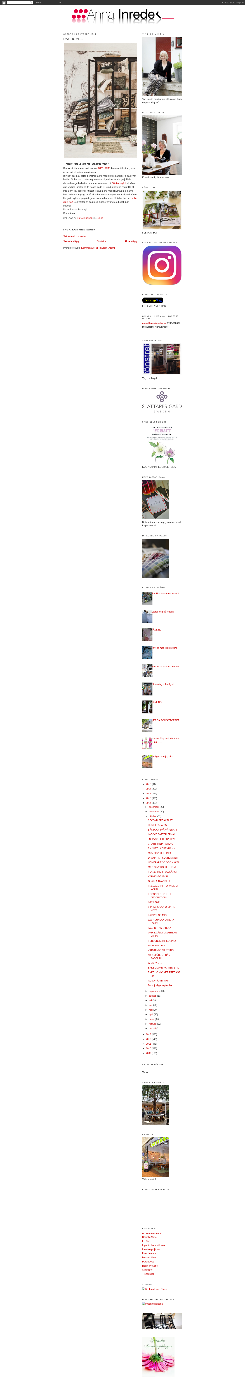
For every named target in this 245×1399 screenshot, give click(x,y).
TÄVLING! (157, 629)
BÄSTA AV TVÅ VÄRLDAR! (162, 829)
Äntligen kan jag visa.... (164, 756)
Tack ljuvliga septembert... (161, 985)
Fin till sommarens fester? (165, 593)
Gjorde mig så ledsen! (163, 611)
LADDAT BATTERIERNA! (161, 834)
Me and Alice (149, 1257)
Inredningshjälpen (151, 1249)
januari (152, 1028)
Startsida (101, 241)
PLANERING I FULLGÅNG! (162, 871)
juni (151, 1005)
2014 (149, 803)
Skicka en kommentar (74, 236)
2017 (149, 789)
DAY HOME (104, 168)
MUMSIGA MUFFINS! (159, 853)
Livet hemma (149, 1253)
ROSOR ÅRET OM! (158, 980)
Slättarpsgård (119, 183)
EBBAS (146, 1241)
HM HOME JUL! (156, 945)
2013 (149, 1034)
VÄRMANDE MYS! (158, 876)
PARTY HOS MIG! (157, 915)
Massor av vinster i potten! (165, 666)
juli (150, 1000)
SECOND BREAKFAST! (160, 820)
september (155, 991)
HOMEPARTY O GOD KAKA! (163, 862)
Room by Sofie (150, 1265)
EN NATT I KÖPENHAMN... (162, 848)
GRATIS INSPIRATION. (160, 843)
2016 (149, 793)
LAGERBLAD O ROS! (159, 928)
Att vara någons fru (152, 1233)
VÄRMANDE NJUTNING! (161, 950)
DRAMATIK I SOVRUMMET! (163, 857)
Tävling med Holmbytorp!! (165, 648)
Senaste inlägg (71, 241)
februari (153, 1023)
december (154, 807)
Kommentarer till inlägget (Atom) (98, 247)
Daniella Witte (149, 1237)
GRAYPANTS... (156, 963)
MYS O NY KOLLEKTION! (162, 867)
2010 (149, 1048)
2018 (149, 784)
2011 (149, 1043)
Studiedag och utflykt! (163, 684)
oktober (153, 816)
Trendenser (148, 1274)
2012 (149, 1039)
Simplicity (147, 1269)
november (154, 811)
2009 (149, 1053)
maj (151, 1009)
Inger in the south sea (153, 1245)
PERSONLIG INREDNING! (162, 941)
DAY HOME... (155, 902)
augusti (153, 995)
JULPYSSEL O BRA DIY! (161, 839)
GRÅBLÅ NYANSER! (159, 881)
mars (152, 1019)
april (151, 1014)
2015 (149, 798)
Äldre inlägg (131, 241)
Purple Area (148, 1261)
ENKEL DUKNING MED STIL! (163, 967)
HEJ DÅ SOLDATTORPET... (166, 720)
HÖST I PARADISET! (159, 825)
